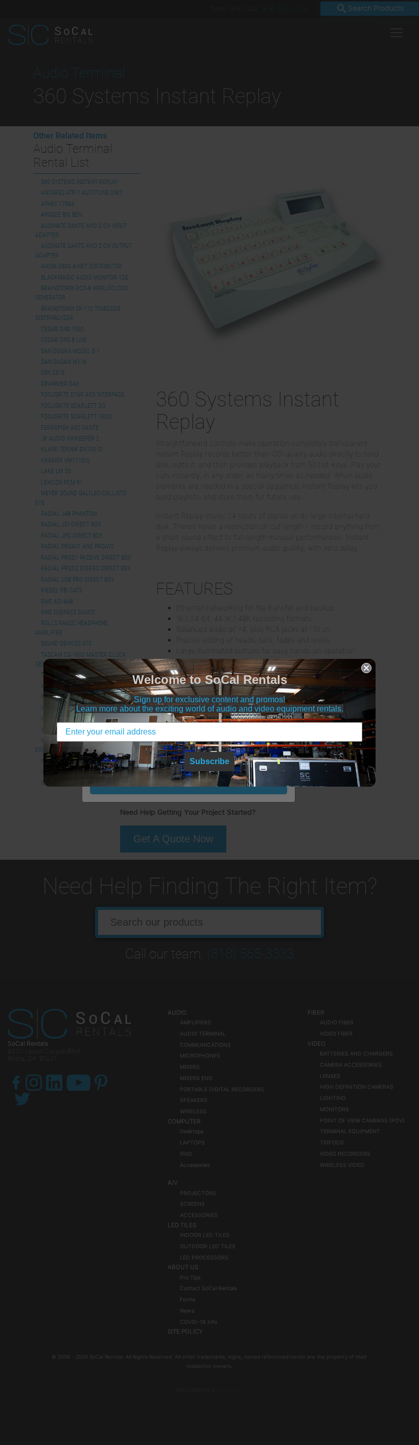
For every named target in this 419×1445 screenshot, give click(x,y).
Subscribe (209, 761)
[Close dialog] (366, 668)
